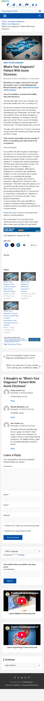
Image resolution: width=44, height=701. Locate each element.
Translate (21, 555)
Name (6, 495)
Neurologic (12, 344)
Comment (8, 466)
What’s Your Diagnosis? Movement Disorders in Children (25, 286)
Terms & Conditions (12, 685)
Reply (13, 401)
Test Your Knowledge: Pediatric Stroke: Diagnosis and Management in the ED (21, 356)
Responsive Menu (39, 11)
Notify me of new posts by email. (18, 531)
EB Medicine (23, 79)
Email (6, 505)
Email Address (9, 569)
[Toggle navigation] (5, 16)
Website (7, 515)
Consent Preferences (30, 685)
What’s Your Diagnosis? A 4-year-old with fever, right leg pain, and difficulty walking (22, 366)
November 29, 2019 (11, 79)
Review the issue (10, 213)
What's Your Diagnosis (13, 63)
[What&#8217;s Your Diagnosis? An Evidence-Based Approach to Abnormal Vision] (11, 276)
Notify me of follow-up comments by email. (22, 526)
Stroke (18, 344)
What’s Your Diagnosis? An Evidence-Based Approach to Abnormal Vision (10, 286)
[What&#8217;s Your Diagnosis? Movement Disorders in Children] (28, 276)
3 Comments (34, 79)
